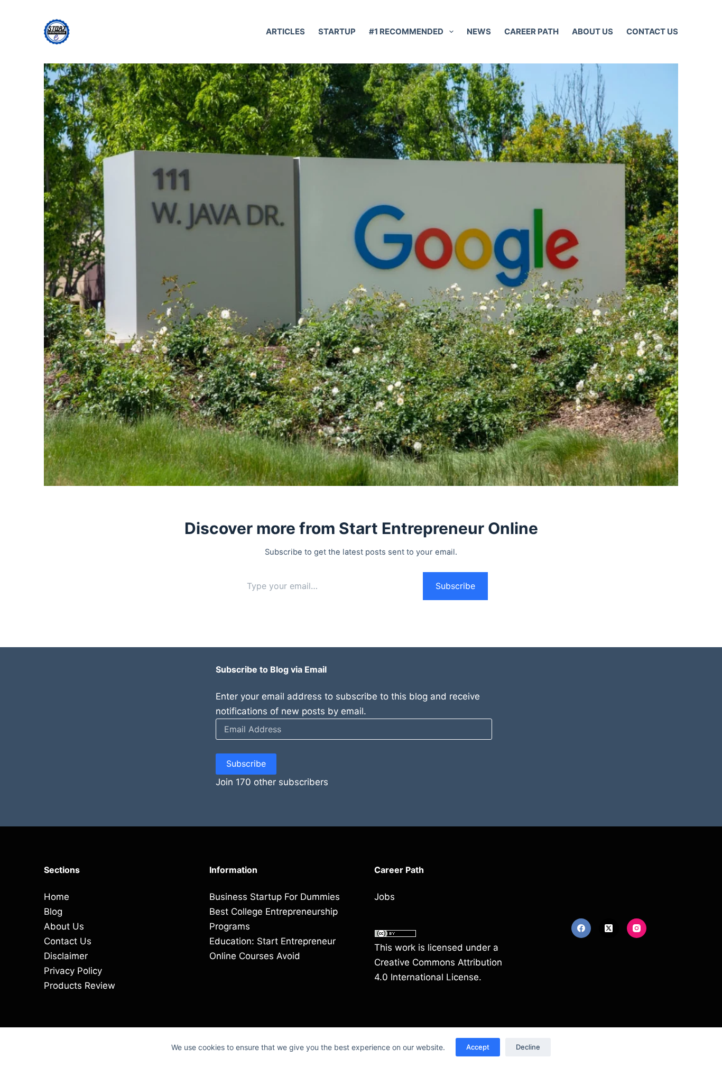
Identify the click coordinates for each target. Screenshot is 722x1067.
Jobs (384, 896)
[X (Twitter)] (609, 928)
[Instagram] (637, 928)
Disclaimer (66, 956)
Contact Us (652, 31)
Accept (477, 1047)
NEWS (479, 31)
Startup (337, 31)
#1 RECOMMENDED (406, 31)
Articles (285, 31)
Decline (528, 1047)
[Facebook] (581, 928)
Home (56, 896)
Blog (53, 911)
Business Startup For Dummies (274, 896)
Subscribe (455, 586)
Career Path (531, 31)
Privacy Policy (73, 970)
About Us (592, 31)
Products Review (79, 985)
